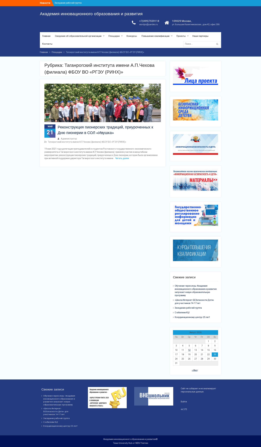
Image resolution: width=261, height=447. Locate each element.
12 (189, 350)
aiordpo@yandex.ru (148, 24)
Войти (184, 401)
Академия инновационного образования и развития (91, 13)
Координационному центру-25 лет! (192, 317)
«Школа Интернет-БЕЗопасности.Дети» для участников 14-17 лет (55, 411)
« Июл (195, 370)
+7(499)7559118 (149, 20)
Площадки (114, 36)
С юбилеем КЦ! (182, 312)
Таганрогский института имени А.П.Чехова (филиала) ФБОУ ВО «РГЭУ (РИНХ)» (87, 142)
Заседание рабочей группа (68, 2)
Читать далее (122, 158)
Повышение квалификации (155, 36)
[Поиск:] (202, 44)
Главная (46, 36)
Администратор (69, 138)
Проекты (181, 36)
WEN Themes (141, 443)
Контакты (47, 44)
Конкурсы (131, 36)
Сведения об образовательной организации (78, 36)
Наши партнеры (200, 36)
